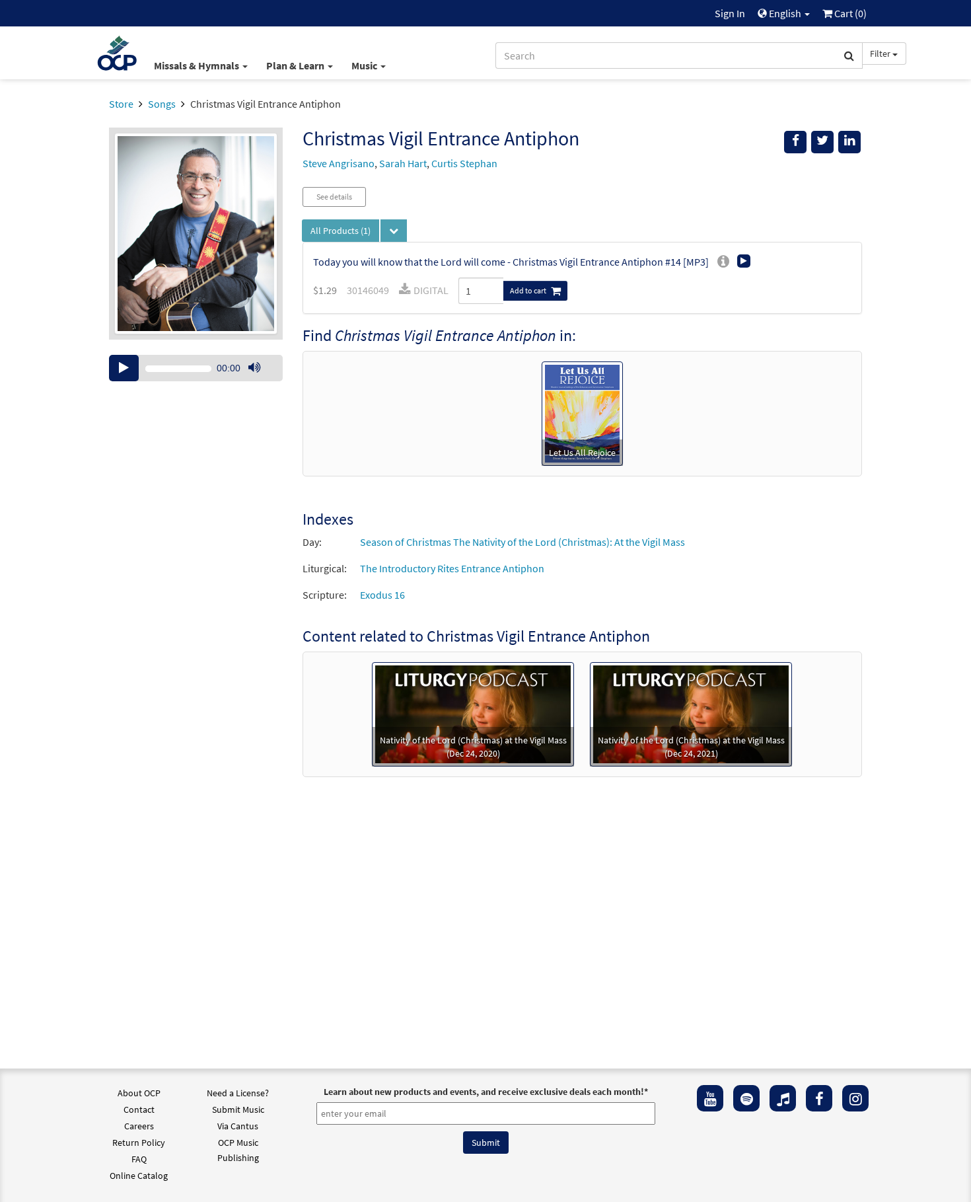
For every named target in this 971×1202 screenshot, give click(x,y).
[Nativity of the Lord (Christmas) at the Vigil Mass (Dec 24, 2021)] (691, 713)
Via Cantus (237, 1126)
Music (365, 65)
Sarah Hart (403, 163)
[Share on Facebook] (795, 142)
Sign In (730, 13)
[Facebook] (819, 1098)
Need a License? (238, 1093)
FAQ (139, 1159)
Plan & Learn (296, 65)
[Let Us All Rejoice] (582, 412)
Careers (139, 1126)
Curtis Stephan (464, 163)
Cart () (849, 13)
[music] (783, 1098)
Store (121, 103)
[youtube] (710, 1098)
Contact (139, 1109)
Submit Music (238, 1109)
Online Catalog (139, 1176)
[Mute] (254, 368)
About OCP (139, 1093)
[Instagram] (855, 1098)
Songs (162, 103)
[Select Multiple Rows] (393, 230)
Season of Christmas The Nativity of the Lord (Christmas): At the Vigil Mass (522, 541)
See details (334, 197)
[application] (196, 368)
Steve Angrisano (339, 163)
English (785, 13)
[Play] (124, 368)
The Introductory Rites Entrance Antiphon (452, 568)
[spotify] (746, 1098)
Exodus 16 (382, 594)
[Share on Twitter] (822, 142)
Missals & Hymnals (197, 65)
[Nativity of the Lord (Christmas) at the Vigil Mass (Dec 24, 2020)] (473, 713)
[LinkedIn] (849, 142)
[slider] (260, 380)
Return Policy (138, 1142)
